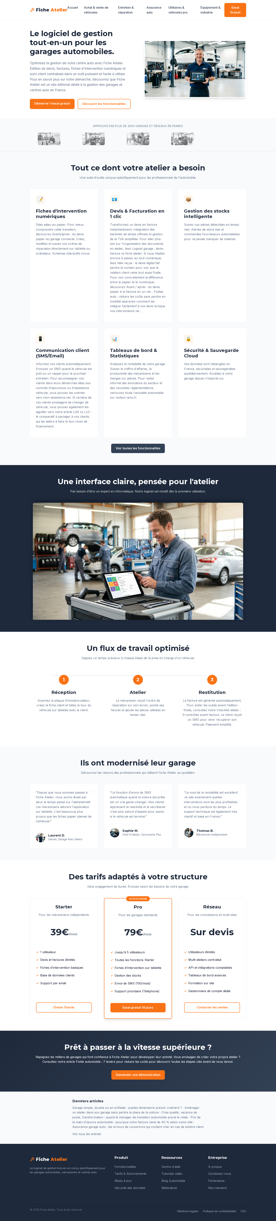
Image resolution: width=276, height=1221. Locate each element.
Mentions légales (187, 1211)
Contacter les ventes (212, 1007)
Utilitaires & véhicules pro (178, 10)
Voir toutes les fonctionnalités (138, 448)
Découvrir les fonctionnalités (104, 104)
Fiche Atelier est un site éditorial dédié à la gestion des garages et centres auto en (77, 84)
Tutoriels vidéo (171, 1173)
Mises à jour (123, 1181)
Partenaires (216, 1181)
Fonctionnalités (125, 1167)
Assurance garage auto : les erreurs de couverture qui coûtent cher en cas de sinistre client (138, 1127)
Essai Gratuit (235, 10)
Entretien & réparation (126, 10)
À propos (215, 1167)
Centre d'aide (170, 1167)
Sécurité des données (130, 1188)
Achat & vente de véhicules (96, 10)
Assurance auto (153, 10)
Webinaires (169, 1188)
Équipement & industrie (210, 10)
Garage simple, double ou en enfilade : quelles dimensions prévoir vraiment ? (127, 1108)
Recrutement (217, 1188)
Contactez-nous (219, 1173)
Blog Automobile (173, 1181)
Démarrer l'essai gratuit (52, 103)
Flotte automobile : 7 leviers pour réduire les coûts (112, 1061)
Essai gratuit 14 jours (138, 1007)
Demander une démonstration (138, 1075)
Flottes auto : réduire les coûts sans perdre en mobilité (137, 296)
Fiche (51, 10)
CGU (243, 1211)
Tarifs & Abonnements (130, 1173)
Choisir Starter (64, 1007)
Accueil (72, 7)
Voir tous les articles (86, 1134)
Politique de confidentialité (219, 1211)
